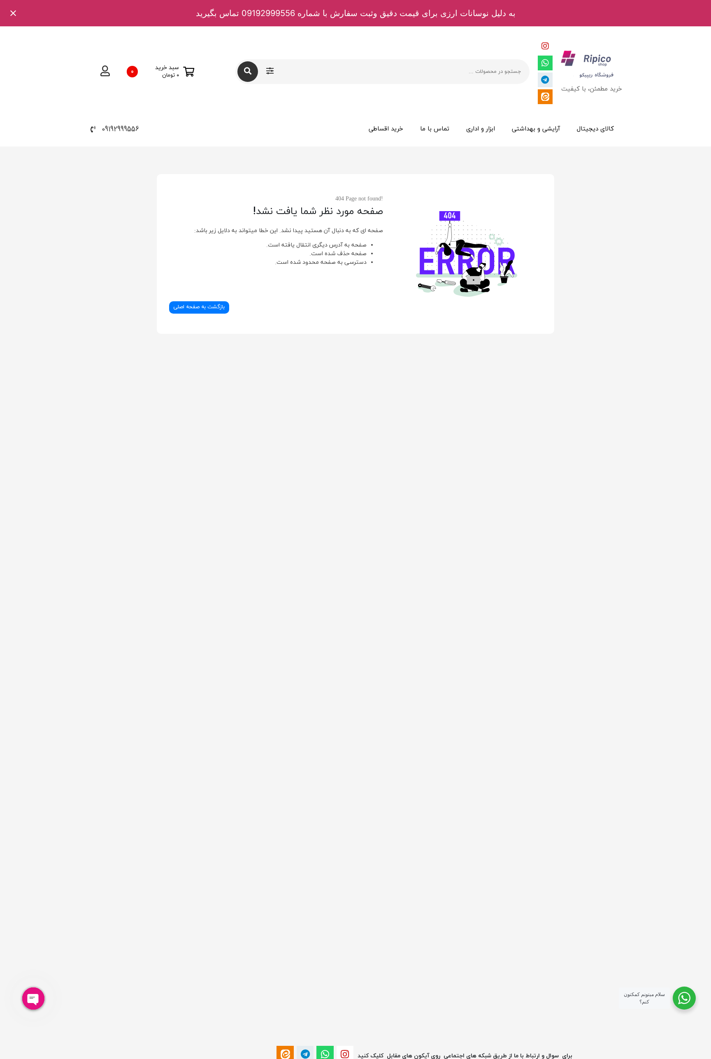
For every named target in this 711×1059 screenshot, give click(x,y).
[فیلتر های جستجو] (270, 71)
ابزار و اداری (480, 129)
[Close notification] (13, 13)
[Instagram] (545, 46)
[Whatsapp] (545, 63)
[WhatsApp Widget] (684, 998)
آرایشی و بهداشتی (536, 129)
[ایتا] (545, 96)
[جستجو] (247, 71)
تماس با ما (434, 129)
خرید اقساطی (386, 129)
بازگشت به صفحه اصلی (199, 307)
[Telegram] (545, 79)
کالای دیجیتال (595, 129)
